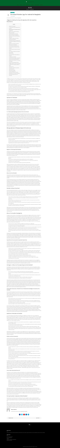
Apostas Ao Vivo (11, 66)
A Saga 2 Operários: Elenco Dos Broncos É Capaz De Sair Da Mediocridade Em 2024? (14, 64)
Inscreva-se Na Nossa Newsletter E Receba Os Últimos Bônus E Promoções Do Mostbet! (14, 60)
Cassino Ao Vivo (11, 53)
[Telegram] (28, 414)
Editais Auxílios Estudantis (13, 44)
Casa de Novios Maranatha (28, 446)
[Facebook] (20, 414)
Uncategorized (32, 9)
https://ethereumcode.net (17, 411)
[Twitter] (22, 414)
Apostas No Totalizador (12, 26)
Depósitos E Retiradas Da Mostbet (14, 43)
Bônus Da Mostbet (11, 32)
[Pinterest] (24, 414)
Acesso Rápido (11, 52)
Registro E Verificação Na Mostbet (14, 31)
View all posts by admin (24, 411)
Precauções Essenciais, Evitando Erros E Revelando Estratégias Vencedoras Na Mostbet (14, 41)
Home (28, 9)
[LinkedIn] (26, 414)
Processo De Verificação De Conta (13, 62)
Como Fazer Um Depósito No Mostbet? (14, 51)
